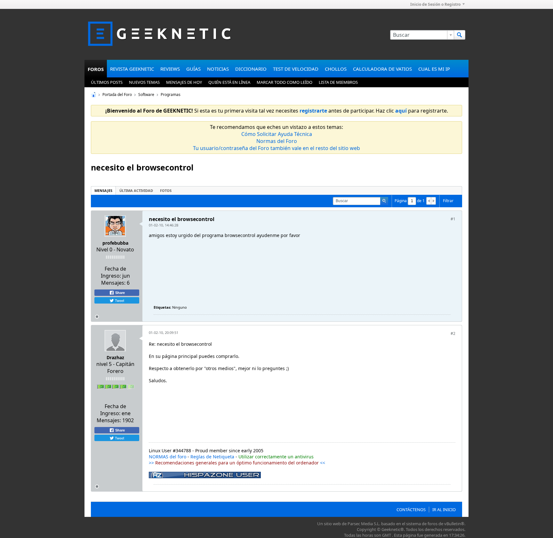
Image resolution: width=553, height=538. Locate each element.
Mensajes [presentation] (103, 190)
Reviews (170, 69)
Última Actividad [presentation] (136, 190)
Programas (170, 94)
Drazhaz (115, 357)
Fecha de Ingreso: (113, 272)
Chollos (336, 69)
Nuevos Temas (144, 82)
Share (119, 293)
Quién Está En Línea (229, 82)
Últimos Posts (107, 82)
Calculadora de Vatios (382, 69)
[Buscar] (459, 35)
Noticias (218, 69)
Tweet (119, 300)
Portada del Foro (117, 94)
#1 (453, 219)
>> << (237, 463)
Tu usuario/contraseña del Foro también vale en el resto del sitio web (276, 148)
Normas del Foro (276, 141)
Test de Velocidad (295, 69)
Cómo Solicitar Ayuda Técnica (276, 134)
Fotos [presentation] (166, 190)
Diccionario (251, 69)
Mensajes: (113, 282)
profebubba (115, 243)
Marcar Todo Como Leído (284, 82)
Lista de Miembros (338, 82)
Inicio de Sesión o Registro (435, 4)
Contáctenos (411, 509)
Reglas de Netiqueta (212, 457)
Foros (96, 69)
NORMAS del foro (167, 457)
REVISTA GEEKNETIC (132, 69)
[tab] (103, 190)
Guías (193, 69)
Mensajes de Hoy (184, 82)
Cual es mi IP (434, 69)
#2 (453, 333)
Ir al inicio (444, 509)
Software (146, 94)
